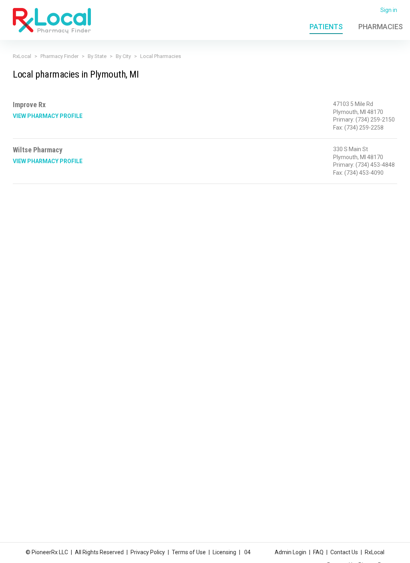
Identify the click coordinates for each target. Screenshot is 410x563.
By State (97, 56)
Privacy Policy (148, 552)
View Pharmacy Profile (47, 116)
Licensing (224, 552)
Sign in (388, 10)
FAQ (318, 552)
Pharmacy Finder (59, 56)
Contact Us (344, 552)
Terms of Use (189, 552)
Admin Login (290, 552)
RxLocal (22, 56)
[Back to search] (52, 20)
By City (123, 56)
